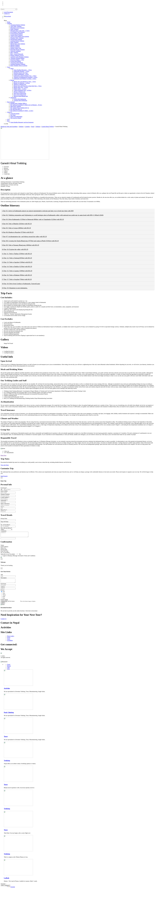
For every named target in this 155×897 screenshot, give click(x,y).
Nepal (8, 637)
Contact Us (7, 13)
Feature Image (4, 599)
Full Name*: (4, 488)
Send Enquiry (4, 476)
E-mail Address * (5, 497)
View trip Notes (5, 465)
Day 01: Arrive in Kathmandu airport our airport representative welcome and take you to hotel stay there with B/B (37, 211)
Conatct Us (3, 618)
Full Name (3, 583)
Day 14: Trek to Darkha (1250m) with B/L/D (17, 266)
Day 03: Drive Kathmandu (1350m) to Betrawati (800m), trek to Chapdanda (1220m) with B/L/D (33, 219)
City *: (2, 507)
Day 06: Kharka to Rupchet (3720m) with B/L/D (18, 232)
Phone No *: (4, 510)
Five (3, 598)
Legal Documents (8, 12)
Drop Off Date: (4, 521)
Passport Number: (5, 494)
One (3, 591)
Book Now (3, 455)
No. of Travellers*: (5, 525)
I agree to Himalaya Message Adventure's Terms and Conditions (18, 555)
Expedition (10, 640)
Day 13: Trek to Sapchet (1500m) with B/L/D (17, 262)
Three (4, 595)
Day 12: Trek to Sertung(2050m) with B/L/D (17, 258)
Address (3, 587)
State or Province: (5, 503)
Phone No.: (3, 548)
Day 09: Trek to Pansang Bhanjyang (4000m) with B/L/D (20, 245)
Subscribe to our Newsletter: (8, 554)
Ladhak (6, 878)
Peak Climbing (9, 712)
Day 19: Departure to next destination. (15, 288)
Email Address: (4, 546)
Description (4, 578)
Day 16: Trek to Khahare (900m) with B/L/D (17, 275)
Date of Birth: (4, 491)
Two (3, 593)
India (8, 668)
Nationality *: (4, 500)
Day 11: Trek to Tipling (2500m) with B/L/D (17, 254)
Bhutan (9, 666)
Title (2, 574)
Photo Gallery (10, 636)
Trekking (7, 760)
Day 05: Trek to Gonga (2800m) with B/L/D (16, 228)
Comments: (3, 531)
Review (3, 590)
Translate (12, 887)
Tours (8, 639)
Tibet (8, 667)
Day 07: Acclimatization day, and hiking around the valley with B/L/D (24, 236)
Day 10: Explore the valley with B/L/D (15, 249)
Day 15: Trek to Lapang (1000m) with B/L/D (17, 271)
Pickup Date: (4, 518)
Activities (7, 688)
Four (3, 596)
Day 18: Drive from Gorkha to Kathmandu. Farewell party (21, 284)
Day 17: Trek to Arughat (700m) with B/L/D (17, 279)
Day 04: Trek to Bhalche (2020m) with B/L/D (17, 224)
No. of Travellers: (5, 552)
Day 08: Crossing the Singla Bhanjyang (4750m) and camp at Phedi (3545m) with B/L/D (30, 241)
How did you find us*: (6, 528)
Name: (2, 545)
